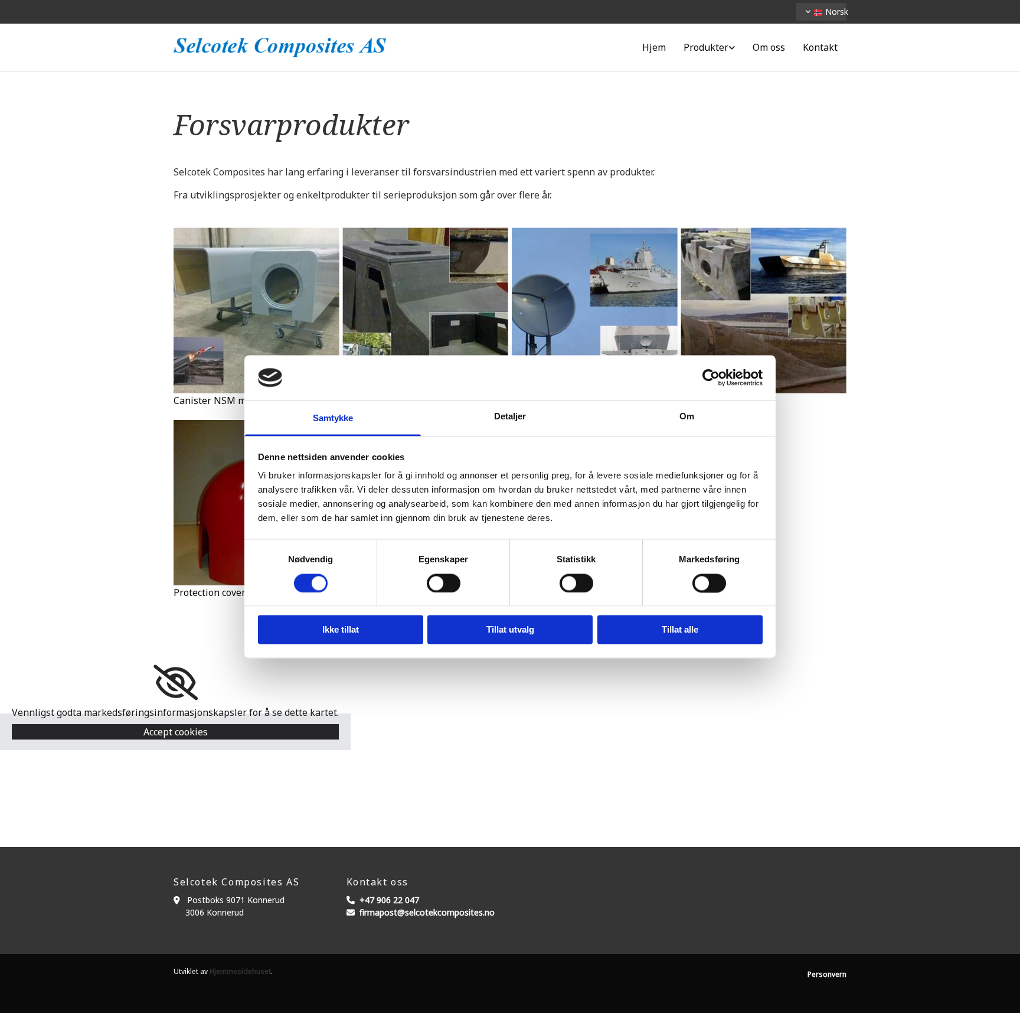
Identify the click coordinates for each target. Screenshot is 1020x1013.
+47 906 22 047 (389, 899)
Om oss (769, 47)
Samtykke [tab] (333, 418)
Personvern (827, 974)
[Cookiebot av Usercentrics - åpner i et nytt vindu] (711, 377)
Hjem (654, 47)
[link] (709, 47)
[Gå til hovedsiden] (280, 47)
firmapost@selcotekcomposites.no (427, 912)
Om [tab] (686, 417)
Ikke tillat (340, 630)
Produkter (706, 47)
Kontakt (820, 47)
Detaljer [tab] (510, 417)
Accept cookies (175, 731)
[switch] (443, 583)
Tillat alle (680, 630)
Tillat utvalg (510, 630)
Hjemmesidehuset (240, 971)
